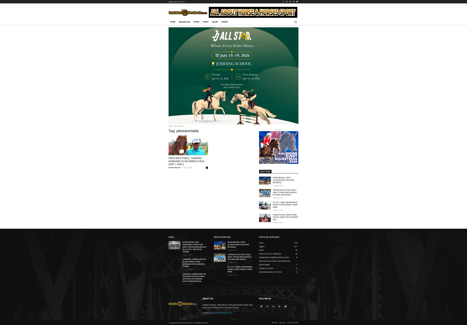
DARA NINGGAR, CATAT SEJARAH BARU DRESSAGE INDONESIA (283, 180)
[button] (295, 22)
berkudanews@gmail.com (222, 313)
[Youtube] (297, 1)
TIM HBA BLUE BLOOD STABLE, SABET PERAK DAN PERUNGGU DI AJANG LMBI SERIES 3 (285, 192)
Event (171, 154)
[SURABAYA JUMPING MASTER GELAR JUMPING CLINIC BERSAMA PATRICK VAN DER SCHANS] (174, 262)
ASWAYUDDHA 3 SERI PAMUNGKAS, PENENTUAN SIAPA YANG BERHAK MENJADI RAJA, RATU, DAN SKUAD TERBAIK (194, 247)
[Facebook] (283, 1)
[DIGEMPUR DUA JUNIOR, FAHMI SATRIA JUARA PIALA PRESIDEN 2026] (265, 218)
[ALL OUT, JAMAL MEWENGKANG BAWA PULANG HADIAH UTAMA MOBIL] (265, 205)
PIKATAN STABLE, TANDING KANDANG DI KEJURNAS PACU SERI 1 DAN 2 (186, 161)
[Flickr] (273, 306)
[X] (290, 1)
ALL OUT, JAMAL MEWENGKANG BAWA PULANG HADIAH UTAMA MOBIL (285, 204)
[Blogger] (261, 306)
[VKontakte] (285, 306)
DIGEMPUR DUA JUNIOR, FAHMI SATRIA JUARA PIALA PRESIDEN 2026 (285, 217)
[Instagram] (287, 1)
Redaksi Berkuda (175, 167)
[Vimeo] (293, 1)
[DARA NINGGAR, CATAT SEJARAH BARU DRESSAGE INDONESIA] (265, 181)
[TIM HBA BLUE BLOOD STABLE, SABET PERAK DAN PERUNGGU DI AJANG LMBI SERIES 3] (265, 193)
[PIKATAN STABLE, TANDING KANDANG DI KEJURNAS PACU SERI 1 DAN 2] (188, 145)
